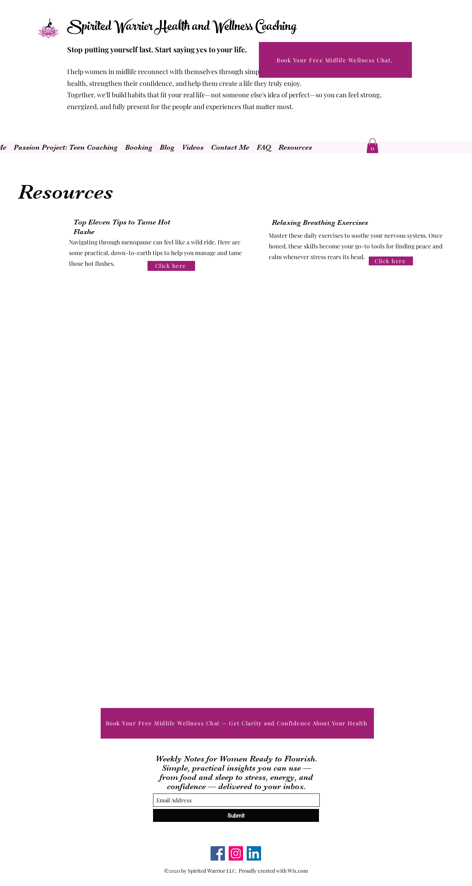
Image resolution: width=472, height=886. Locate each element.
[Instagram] (236, 853)
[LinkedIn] (254, 853)
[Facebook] (218, 853)
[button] (372, 145)
